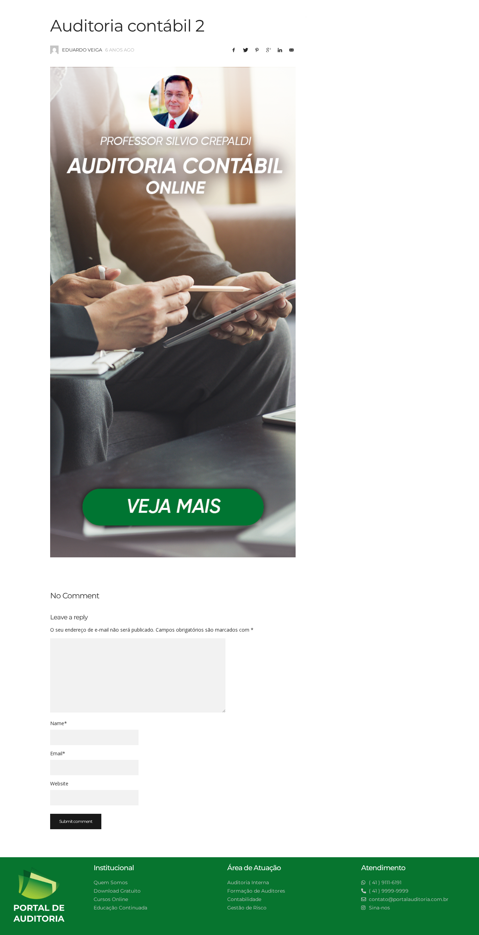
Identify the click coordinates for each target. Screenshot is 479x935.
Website (59, 783)
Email (57, 753)
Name (58, 723)
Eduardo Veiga (82, 50)
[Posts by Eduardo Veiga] (54, 50)
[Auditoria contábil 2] (173, 312)
